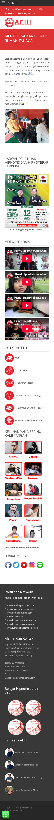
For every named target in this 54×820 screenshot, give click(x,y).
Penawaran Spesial (24, 382)
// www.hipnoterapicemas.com (19, 624)
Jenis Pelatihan (22, 370)
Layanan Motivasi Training (27, 395)
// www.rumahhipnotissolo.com (20, 605)
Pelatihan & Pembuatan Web (29, 420)
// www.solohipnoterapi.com (18, 612)
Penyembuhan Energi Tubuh (28, 407)
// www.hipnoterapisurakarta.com (21, 620)
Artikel (18, 357)
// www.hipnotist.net (14, 616)
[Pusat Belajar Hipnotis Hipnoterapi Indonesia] (15, 22)
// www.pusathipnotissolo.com (19, 609)
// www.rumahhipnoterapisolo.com (22, 627)
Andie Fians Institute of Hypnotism (24, 597)
